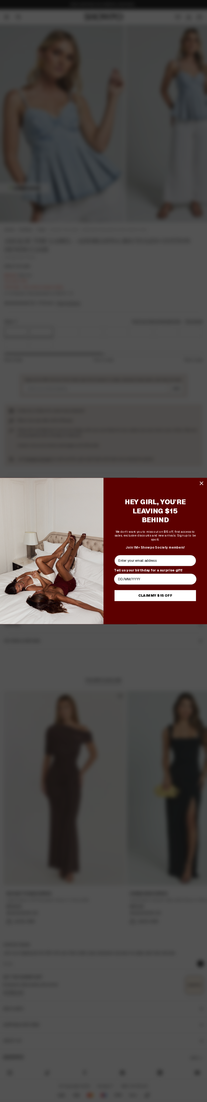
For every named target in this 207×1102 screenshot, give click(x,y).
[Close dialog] (201, 483)
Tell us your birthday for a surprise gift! (148, 570)
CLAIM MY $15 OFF (155, 595)
